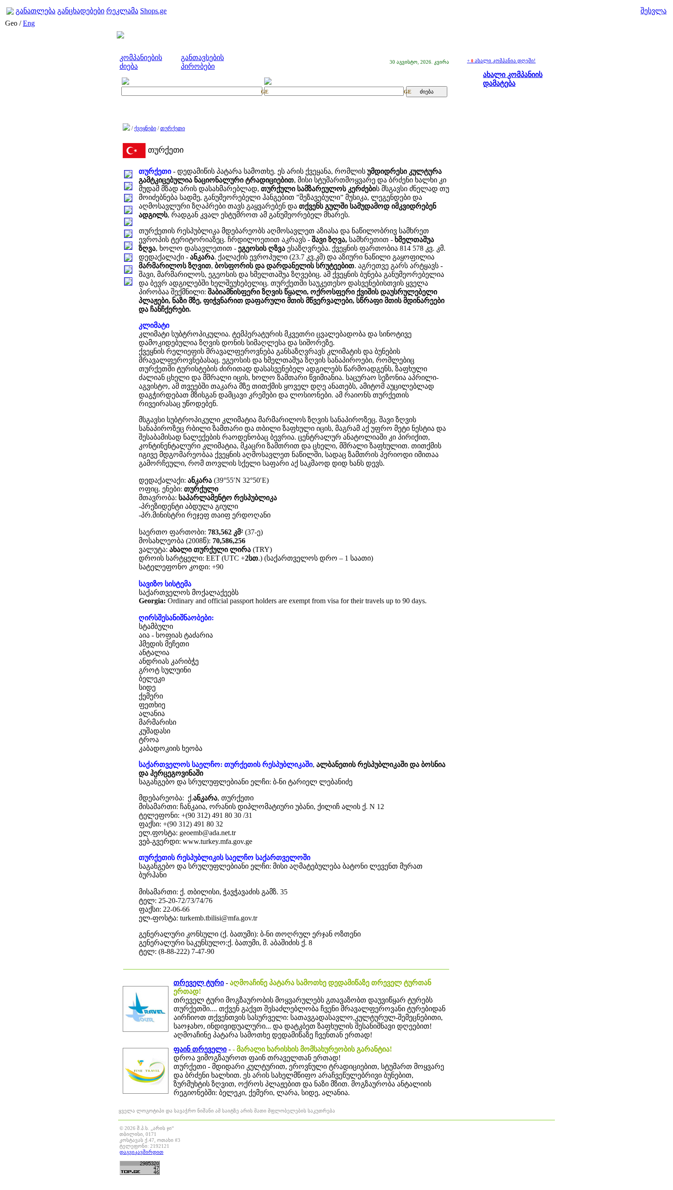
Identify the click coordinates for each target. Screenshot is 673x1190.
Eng (29, 23)
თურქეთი (172, 128)
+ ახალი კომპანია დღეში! (501, 60)
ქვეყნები (145, 128)
